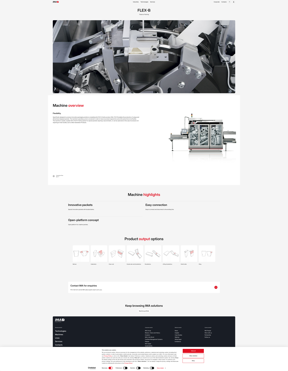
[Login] (233, 1)
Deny (193, 360)
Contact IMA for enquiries (83, 285)
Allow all (193, 350)
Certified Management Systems (153, 339)
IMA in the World (149, 337)
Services (152, 2)
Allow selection (193, 355)
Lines (57, 338)
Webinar (177, 337)
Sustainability (148, 346)
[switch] (125, 368)
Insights (177, 333)
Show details (160, 368)
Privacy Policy (108, 356)
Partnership (208, 335)
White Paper (178, 339)
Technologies (144, 2)
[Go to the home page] (56, 2)
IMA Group (148, 330)
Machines (59, 334)
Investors (147, 335)
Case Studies (178, 335)
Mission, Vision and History (152, 333)
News (176, 330)
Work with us (208, 333)
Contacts (224, 2)
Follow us (207, 337)
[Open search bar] (229, 1)
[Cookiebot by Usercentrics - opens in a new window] (91, 368)
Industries (136, 2)
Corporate (217, 2)
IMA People (208, 330)
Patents (147, 341)
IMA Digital (148, 343)
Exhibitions (178, 341)
